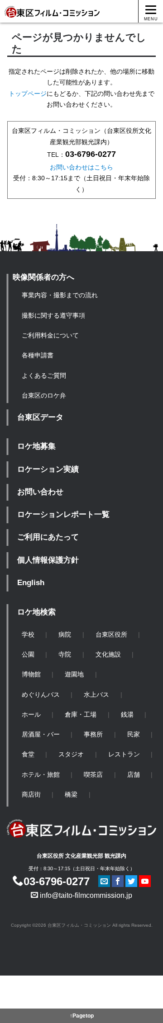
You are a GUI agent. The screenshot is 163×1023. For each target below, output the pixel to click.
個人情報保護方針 (48, 560)
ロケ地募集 (36, 446)
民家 (133, 734)
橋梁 (71, 794)
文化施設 (108, 654)
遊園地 (74, 674)
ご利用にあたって (48, 537)
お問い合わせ (40, 492)
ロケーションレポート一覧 (63, 514)
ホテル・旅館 (41, 774)
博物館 (31, 674)
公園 (28, 654)
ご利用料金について (50, 335)
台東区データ (40, 417)
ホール (31, 714)
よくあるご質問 (44, 375)
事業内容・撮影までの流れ (60, 295)
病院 (64, 634)
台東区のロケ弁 (44, 395)
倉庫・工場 (80, 714)
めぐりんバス (41, 694)
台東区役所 (111, 634)
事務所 (93, 734)
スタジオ (71, 754)
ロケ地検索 (36, 612)
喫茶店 (93, 774)
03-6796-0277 (57, 881)
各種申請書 (37, 355)
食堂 (28, 754)
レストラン (124, 754)
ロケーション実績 (48, 469)
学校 (28, 634)
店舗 (133, 774)
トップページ (28, 93)
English (30, 582)
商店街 (31, 794)
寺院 (64, 654)
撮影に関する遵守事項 (53, 315)
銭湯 (127, 714)
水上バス (96, 694)
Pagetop (83, 1016)
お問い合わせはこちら (81, 167)
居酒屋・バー (41, 734)
